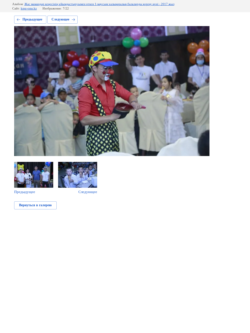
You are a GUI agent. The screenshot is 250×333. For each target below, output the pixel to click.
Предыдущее (32, 19)
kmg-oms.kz (29, 8)
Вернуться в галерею (35, 205)
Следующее (60, 19)
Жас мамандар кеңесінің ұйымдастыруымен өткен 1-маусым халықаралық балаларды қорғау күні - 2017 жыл (99, 4)
